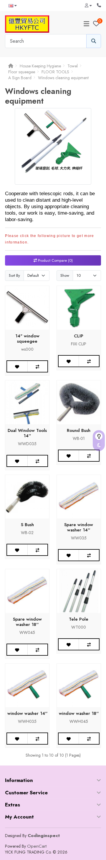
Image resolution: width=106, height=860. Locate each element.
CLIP (78, 336)
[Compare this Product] (37, 366)
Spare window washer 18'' (27, 622)
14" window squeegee (27, 338)
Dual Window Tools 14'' (27, 433)
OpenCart (37, 846)
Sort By (14, 275)
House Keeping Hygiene (40, 66)
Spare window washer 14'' (78, 527)
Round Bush (78, 430)
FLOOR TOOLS (55, 72)
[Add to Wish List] (17, 366)
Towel (72, 66)
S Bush (27, 524)
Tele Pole (78, 619)
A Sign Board (20, 78)
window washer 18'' (79, 713)
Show (64, 275)
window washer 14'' (27, 713)
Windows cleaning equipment (63, 78)
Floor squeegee (21, 72)
